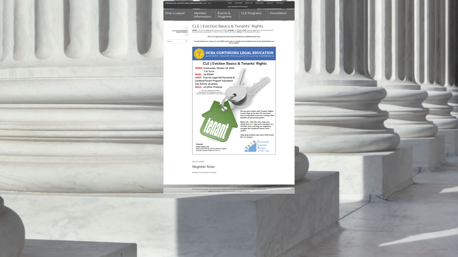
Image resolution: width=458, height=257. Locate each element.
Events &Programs (225, 15)
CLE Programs (251, 13)
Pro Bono (280, 3)
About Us (248, 3)
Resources (259, 3)
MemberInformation (202, 15)
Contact (270, 3)
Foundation (278, 13)
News (230, 3)
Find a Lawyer (175, 13)
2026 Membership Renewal (238, 6)
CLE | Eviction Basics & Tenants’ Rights (179, 31)
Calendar (238, 3)
